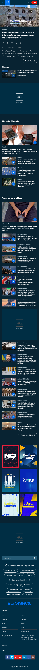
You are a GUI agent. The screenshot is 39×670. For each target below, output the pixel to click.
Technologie (14, 589)
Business (4, 619)
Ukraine (9, 575)
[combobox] (19, 558)
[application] (19, 16)
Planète (23, 619)
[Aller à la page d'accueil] (7, 2)
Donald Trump (13, 585)
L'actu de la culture (24, 245)
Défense (27, 589)
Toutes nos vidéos (27, 435)
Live (34, 2)
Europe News (22, 256)
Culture (23, 627)
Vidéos (4, 631)
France (20, 575)
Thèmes (4, 610)
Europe (4, 615)
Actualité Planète (24, 379)
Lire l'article (29, 61)
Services (4, 645)
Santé (30, 575)
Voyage (4, 627)
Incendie (29, 594)
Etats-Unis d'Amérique (19, 580)
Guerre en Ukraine (27, 570)
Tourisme (27, 585)
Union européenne (13, 594)
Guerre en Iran (10, 570)
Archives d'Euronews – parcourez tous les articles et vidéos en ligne (29, 637)
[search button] (35, 558)
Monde (4, 147)
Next (3, 623)
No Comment (22, 234)
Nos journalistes (7, 636)
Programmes (25, 631)
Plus (3, 650)
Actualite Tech (7, 224)
